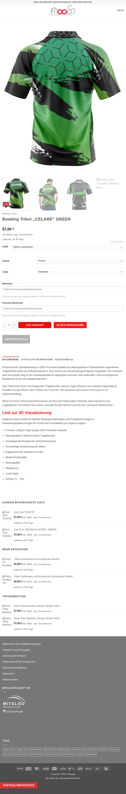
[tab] (63, 283)
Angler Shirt (8, 749)
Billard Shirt (36, 749)
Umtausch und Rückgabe (16, 650)
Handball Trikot (67, 754)
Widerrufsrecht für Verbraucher (18, 661)
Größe (5, 247)
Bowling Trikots (9, 214)
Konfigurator (90, 754)
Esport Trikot (21, 754)
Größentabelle (16, 339)
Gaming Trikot (51, 754)
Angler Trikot (22, 749)
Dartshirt (103, 749)
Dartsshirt (114, 749)
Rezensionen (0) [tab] (64, 359)
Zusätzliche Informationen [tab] (37, 359)
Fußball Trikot (36, 754)
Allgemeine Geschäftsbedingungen (21, 644)
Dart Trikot (8, 754)
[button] (3, 10)
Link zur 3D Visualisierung (27, 413)
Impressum (8, 673)
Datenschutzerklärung (14, 667)
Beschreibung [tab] (10, 359)
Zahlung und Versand (14, 655)
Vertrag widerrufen (18, 785)
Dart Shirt (92, 749)
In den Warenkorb (70, 325)
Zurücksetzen (117, 242)
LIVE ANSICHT (35, 325)
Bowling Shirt (64, 749)
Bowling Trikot (79, 749)
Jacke (79, 754)
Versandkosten (25, 234)
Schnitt (5, 261)
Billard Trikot (49, 749)
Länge (5, 272)
